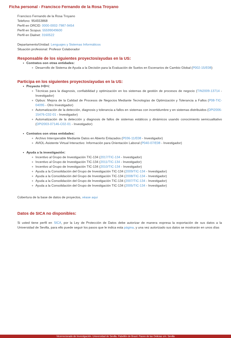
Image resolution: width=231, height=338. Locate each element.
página (129, 227)
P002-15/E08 (202, 67)
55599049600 (52, 30)
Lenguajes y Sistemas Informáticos (76, 44)
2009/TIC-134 (135, 171)
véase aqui (90, 197)
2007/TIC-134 (135, 181)
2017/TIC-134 (110, 157)
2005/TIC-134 (135, 185)
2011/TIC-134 (110, 162)
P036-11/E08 (132, 138)
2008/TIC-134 (135, 176)
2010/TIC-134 (110, 166)
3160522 (48, 35)
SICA (57, 222)
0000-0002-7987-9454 (58, 25)
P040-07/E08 (151, 143)
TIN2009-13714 (208, 91)
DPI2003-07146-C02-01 (54, 124)
